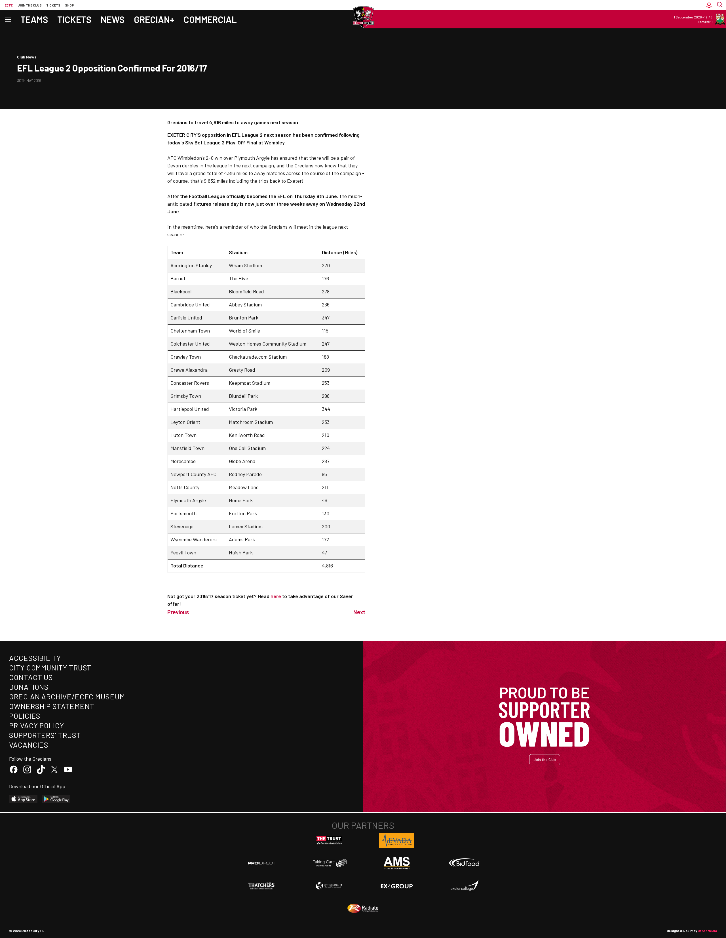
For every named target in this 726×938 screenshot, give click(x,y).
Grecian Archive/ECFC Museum (67, 696)
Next (359, 612)
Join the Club (544, 759)
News (113, 19)
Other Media (707, 931)
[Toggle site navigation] (8, 19)
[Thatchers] (261, 886)
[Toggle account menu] (709, 5)
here (276, 596)
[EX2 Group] (396, 886)
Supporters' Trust (45, 735)
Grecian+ (154, 19)
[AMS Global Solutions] (396, 863)
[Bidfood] (464, 863)
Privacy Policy (36, 725)
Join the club (30, 5)
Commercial (210, 19)
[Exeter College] (464, 886)
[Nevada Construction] (396, 840)
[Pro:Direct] (261, 863)
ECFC (9, 5)
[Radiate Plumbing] (363, 908)
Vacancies (28, 744)
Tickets (53, 5)
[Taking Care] (329, 863)
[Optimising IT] (329, 886)
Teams (34, 19)
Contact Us (31, 677)
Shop (69, 5)
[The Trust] (329, 840)
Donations (29, 686)
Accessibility (35, 657)
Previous (178, 612)
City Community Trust (50, 667)
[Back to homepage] (363, 17)
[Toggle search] (720, 5)
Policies (25, 715)
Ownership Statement (51, 706)
